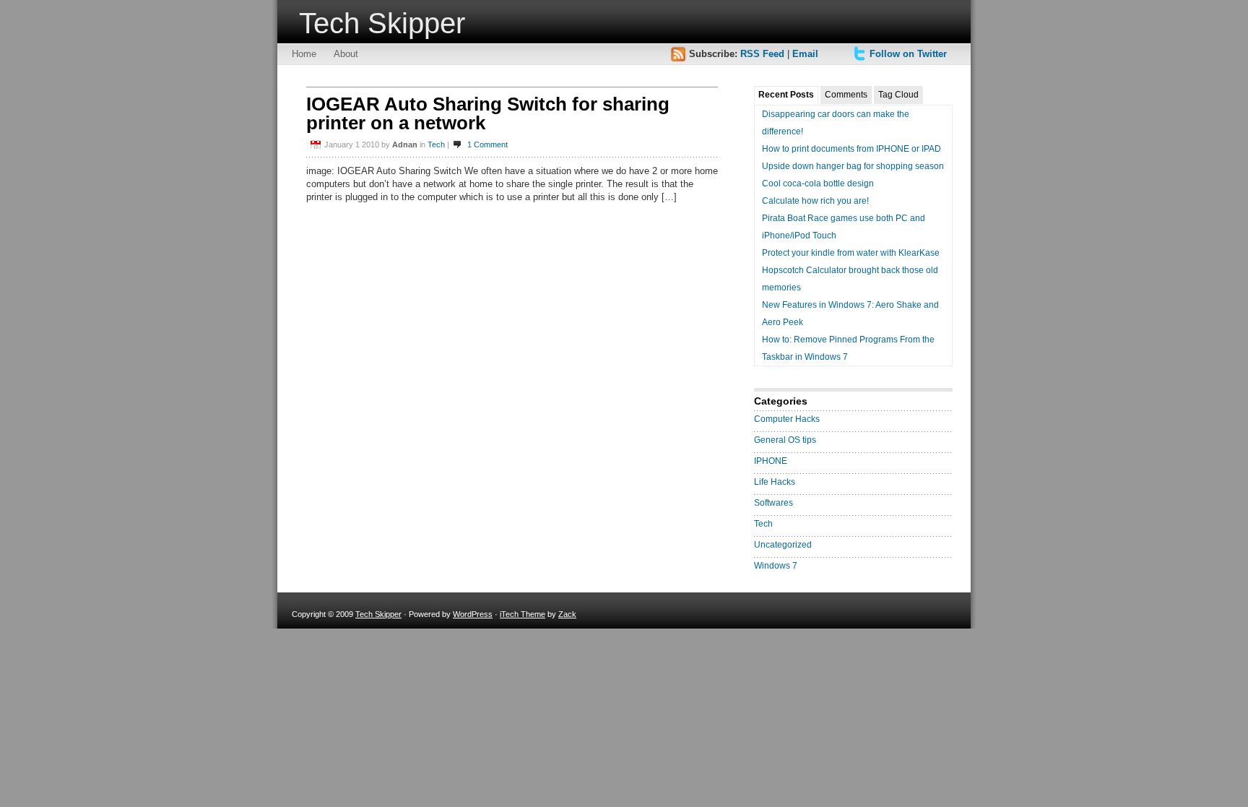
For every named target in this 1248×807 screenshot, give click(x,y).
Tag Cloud (898, 95)
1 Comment (487, 144)
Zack (567, 614)
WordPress (473, 614)
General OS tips (785, 440)
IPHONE (770, 461)
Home (304, 53)
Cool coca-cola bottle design (818, 183)
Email (805, 53)
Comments (846, 95)
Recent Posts (786, 95)
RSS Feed (762, 53)
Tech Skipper (382, 23)
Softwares (773, 503)
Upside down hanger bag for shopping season (853, 166)
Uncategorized (783, 545)
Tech (436, 144)
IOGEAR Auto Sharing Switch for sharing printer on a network (488, 113)
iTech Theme (522, 614)
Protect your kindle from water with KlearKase (851, 253)
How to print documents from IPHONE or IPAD (851, 149)
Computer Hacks (787, 419)
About (346, 53)
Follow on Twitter (908, 53)
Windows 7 (775, 566)
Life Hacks (774, 482)
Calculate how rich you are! (815, 201)
